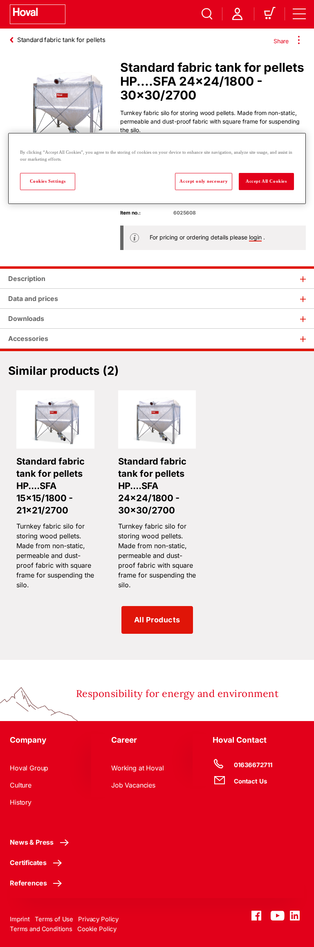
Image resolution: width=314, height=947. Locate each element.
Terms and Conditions (41, 929)
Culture (20, 785)
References (28, 883)
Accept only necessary (203, 181)
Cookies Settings (48, 181)
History (20, 802)
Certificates (28, 862)
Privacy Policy (98, 919)
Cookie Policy (97, 929)
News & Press (32, 842)
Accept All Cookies (266, 181)
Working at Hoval (137, 768)
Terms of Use (54, 919)
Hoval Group (29, 768)
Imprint (20, 919)
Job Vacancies (133, 785)
